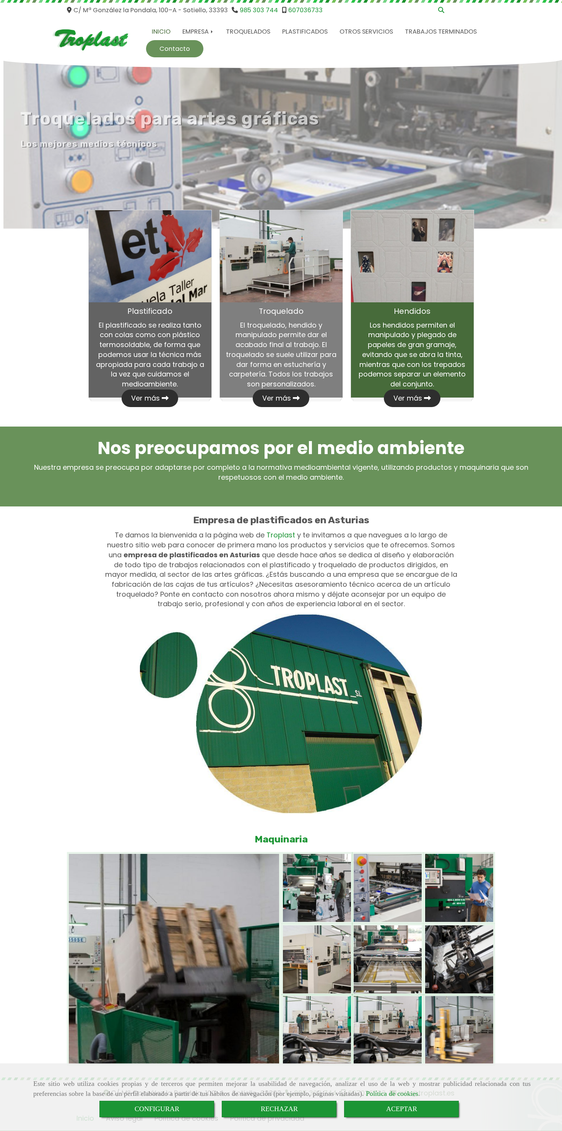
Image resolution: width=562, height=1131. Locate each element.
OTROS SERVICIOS (366, 31)
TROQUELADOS (248, 31)
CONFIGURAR (157, 1109)
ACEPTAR (401, 1109)
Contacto (174, 48)
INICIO (161, 31)
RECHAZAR (279, 1109)
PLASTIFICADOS (305, 31)
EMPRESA (196, 31)
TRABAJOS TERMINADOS (441, 31)
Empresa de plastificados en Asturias (281, 520)
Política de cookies (392, 1093)
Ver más (146, 398)
